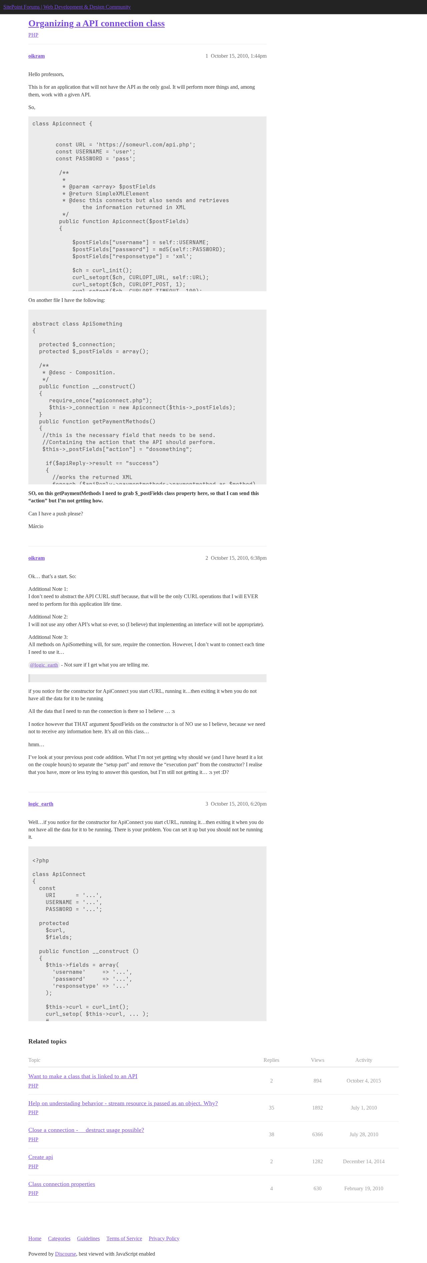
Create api (40, 1157)
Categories (59, 1238)
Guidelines (88, 1238)
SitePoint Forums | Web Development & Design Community (67, 7)
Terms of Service (124, 1238)
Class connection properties (61, 1184)
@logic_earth (44, 665)
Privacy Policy (164, 1238)
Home (34, 1238)
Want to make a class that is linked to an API (82, 1076)
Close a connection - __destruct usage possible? (86, 1130)
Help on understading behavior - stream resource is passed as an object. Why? (123, 1103)
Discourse (65, 1254)
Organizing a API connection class (96, 23)
